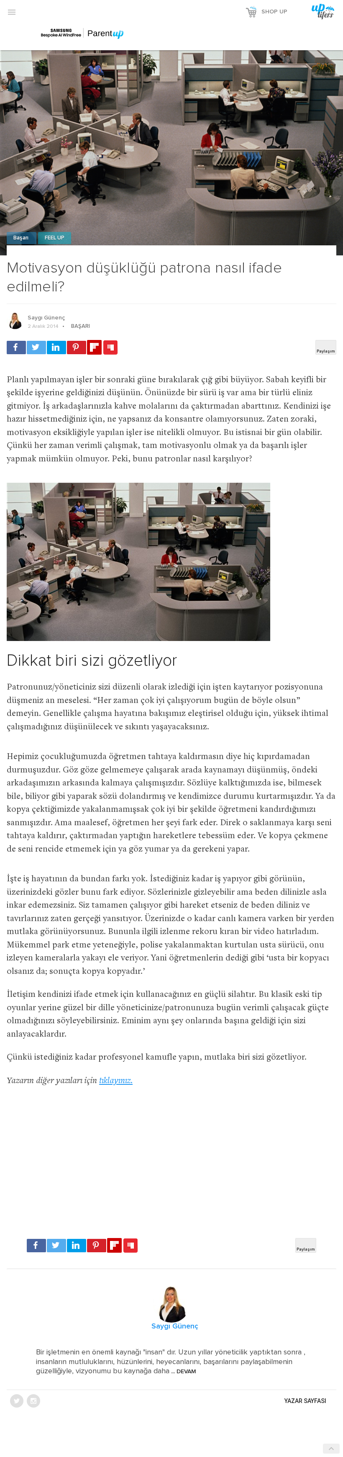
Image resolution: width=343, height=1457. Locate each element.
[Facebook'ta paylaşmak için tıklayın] (16, 347)
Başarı (21, 238)
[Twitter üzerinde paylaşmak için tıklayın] (36, 347)
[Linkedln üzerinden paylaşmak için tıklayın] (56, 347)
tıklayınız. (116, 1081)
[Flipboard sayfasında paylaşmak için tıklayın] (94, 347)
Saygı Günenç (46, 318)
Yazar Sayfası (305, 1401)
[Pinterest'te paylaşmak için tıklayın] (76, 347)
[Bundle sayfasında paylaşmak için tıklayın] (110, 348)
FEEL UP (54, 238)
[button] (12, 12)
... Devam (182, 1372)
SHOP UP (274, 12)
